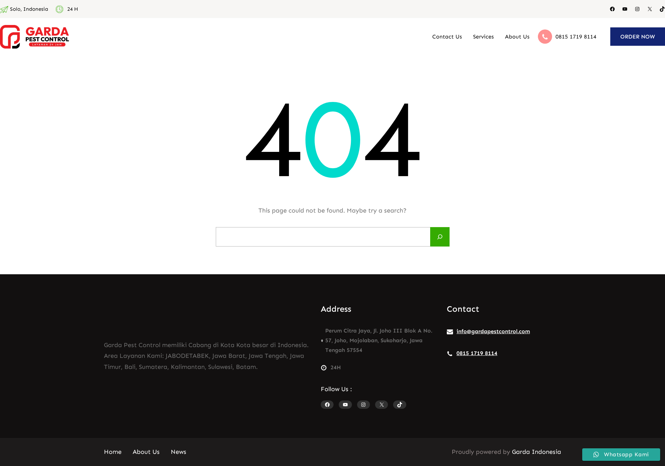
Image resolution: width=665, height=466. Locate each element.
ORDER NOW (637, 36)
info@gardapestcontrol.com (493, 331)
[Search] (440, 237)
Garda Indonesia (536, 452)
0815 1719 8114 (576, 36)
